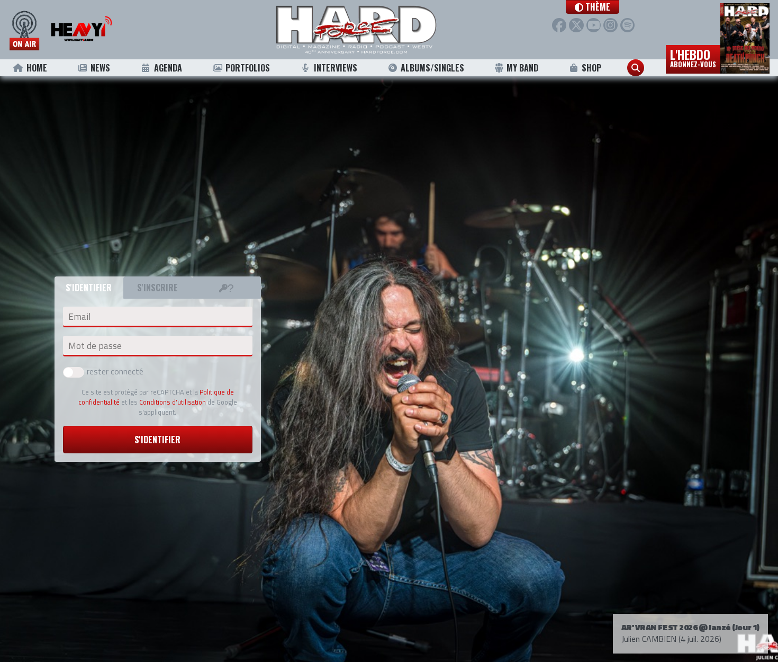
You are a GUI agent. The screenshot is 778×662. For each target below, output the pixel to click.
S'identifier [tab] (89, 287)
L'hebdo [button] (693, 57)
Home (36, 67)
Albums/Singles (432, 67)
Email (79, 316)
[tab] (226, 287)
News (100, 67)
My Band (522, 67)
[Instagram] (610, 25)
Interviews (335, 67)
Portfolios (247, 67)
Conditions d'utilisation (172, 402)
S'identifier (157, 439)
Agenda (168, 67)
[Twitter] (576, 25)
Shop (591, 67)
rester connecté (115, 371)
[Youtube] (593, 25)
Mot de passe (95, 346)
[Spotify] (627, 25)
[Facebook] (559, 25)
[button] (592, 7)
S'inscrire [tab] (157, 287)
